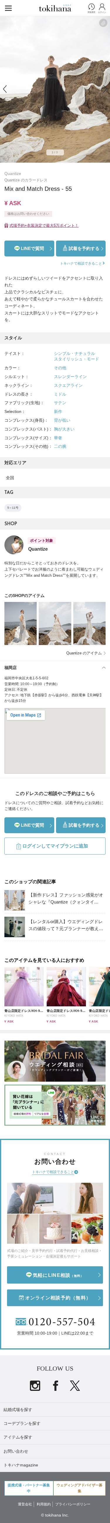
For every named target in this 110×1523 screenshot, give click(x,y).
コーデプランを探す (22, 1423)
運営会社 (25, 1504)
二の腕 (60, 446)
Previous (4, 89)
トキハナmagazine (21, 1465)
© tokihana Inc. (55, 1515)
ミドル (60, 394)
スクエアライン (68, 385)
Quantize (12, 173)
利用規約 (44, 1504)
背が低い (62, 420)
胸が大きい (64, 429)
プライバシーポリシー (72, 1504)
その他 (60, 367)
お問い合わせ (16, 1451)
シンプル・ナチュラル (74, 353)
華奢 (58, 437)
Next (105, 89)
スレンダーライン (70, 376)
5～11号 (12, 507)
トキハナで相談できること (53, 1172)
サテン (60, 402)
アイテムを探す (18, 1437)
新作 (58, 411)
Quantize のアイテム (84, 653)
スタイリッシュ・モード (76, 359)
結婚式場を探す (18, 1409)
